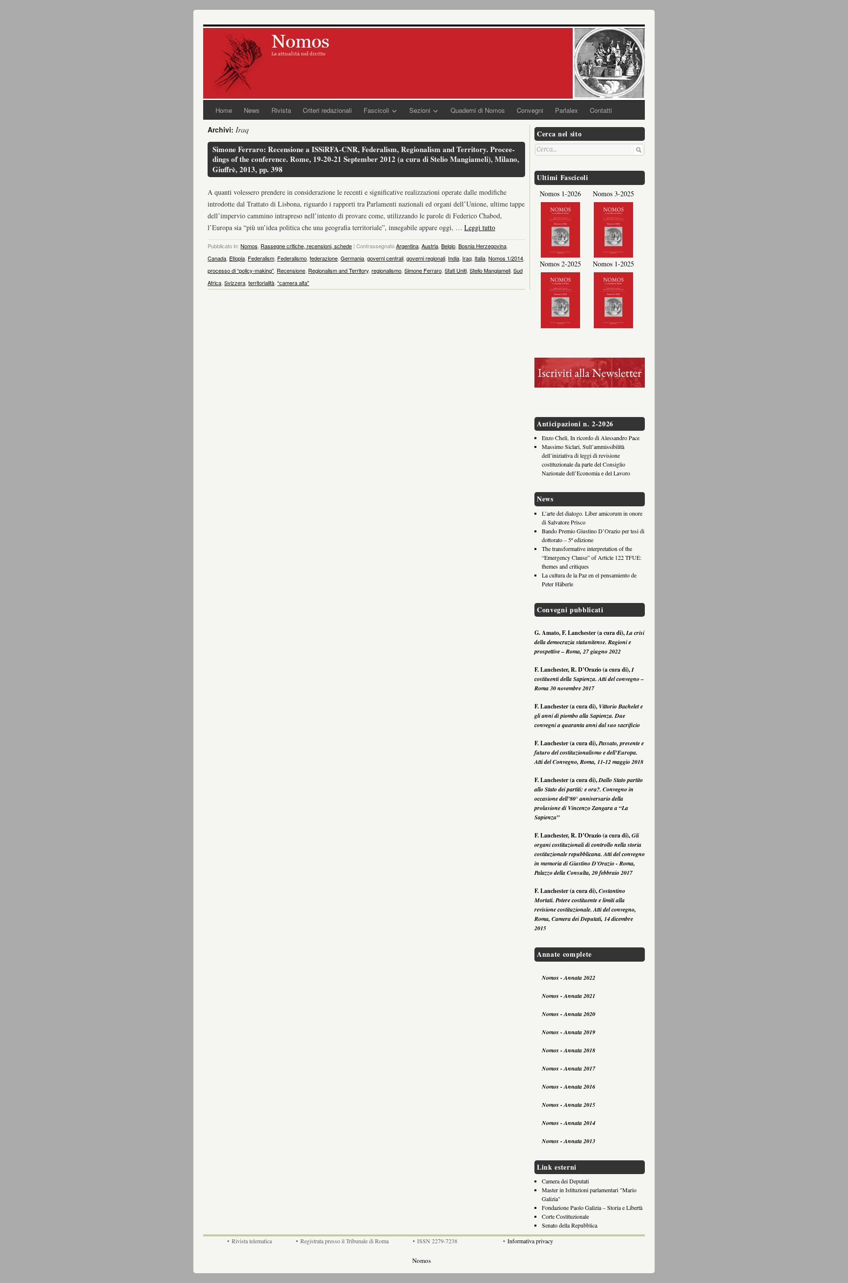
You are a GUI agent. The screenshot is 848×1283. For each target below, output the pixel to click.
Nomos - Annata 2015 (568, 1104)
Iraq (467, 258)
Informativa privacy (530, 1241)
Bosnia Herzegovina (482, 246)
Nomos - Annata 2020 (568, 1014)
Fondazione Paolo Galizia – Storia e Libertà (592, 1207)
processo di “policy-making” (241, 270)
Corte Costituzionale (565, 1216)
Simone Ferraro (423, 270)
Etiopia (237, 258)
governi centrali (385, 258)
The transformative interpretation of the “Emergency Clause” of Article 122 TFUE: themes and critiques (591, 557)
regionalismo (386, 270)
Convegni (530, 110)
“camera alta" (293, 283)
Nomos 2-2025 (560, 263)
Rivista (281, 110)
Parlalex (566, 110)
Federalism (261, 258)
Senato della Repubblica (569, 1225)
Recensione (291, 270)
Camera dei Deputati (565, 1181)
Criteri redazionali (327, 110)
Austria (430, 246)
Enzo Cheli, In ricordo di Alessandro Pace (590, 438)
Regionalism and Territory (338, 270)
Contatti (601, 110)
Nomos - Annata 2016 (568, 1086)
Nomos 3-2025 (613, 193)
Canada (217, 258)
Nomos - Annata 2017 (568, 1068)
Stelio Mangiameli (490, 270)
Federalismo (292, 258)
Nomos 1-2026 (560, 193)
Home (223, 110)
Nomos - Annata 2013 (568, 1141)
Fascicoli (376, 110)
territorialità (261, 283)
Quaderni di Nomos (477, 110)
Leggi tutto (479, 227)
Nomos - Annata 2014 (568, 1123)
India (453, 258)
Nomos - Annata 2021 (568, 996)
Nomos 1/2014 (505, 258)
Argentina (407, 246)
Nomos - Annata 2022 (568, 977)
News (252, 110)
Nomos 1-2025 (613, 263)
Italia (480, 258)
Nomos (249, 246)
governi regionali (425, 258)
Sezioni (419, 110)
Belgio (448, 246)
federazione (324, 258)
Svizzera (234, 283)
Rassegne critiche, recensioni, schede (306, 246)
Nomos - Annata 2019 (568, 1032)
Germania (352, 258)
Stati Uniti (456, 270)
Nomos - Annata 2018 (568, 1050)
